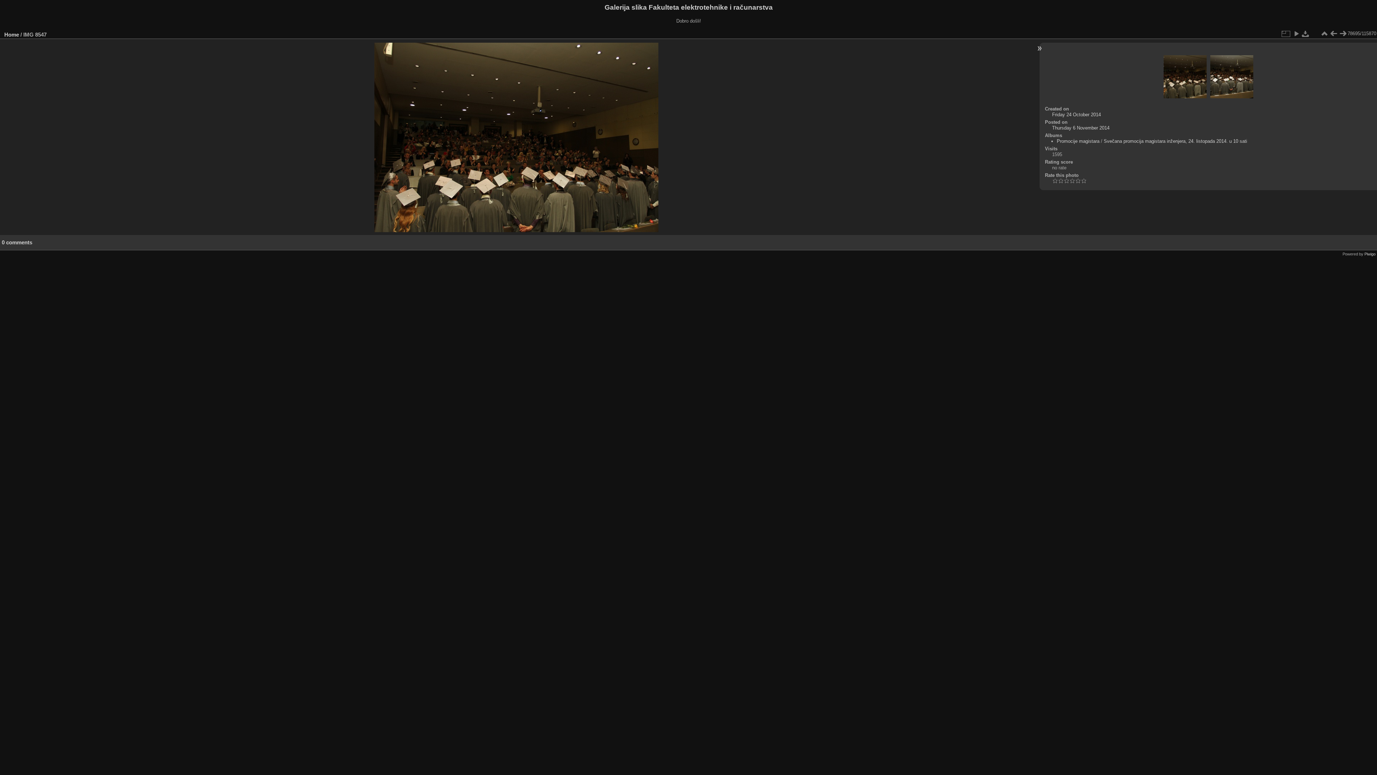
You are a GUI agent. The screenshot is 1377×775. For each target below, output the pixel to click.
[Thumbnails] (1324, 33)
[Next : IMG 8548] (1343, 33)
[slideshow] (1296, 33)
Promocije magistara (1078, 141)
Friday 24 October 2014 (1076, 114)
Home (11, 35)
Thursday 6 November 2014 (1080, 128)
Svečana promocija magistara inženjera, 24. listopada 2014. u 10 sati (1175, 141)
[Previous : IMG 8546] (1333, 33)
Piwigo (1370, 254)
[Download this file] (1305, 33)
